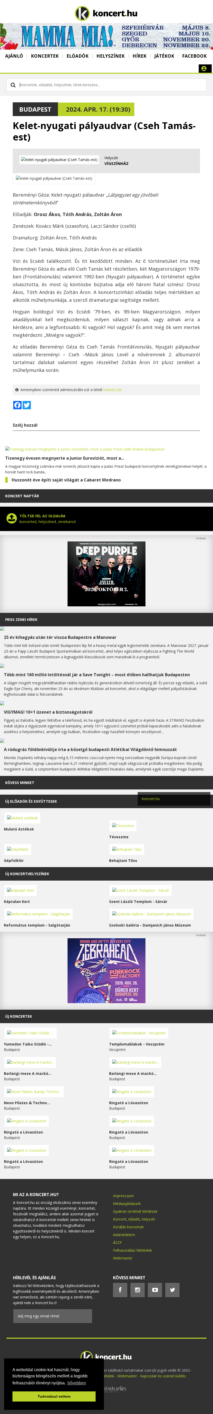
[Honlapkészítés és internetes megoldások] (106, 1391)
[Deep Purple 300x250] (106, 604)
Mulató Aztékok (19, 829)
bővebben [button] (77, 1383)
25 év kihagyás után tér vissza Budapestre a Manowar (60, 637)
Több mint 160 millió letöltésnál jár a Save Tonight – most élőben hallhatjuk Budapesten (97, 675)
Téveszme (119, 836)
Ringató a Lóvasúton (128, 1102)
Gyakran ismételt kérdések (135, 1211)
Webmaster (122, 1258)
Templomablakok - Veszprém (136, 1044)
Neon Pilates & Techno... (27, 1102)
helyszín (148, 1219)
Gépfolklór (14, 860)
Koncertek (45, 56)
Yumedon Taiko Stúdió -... (28, 1044)
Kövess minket (19, 782)
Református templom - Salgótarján (37, 925)
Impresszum (123, 1195)
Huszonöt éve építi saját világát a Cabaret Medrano (66, 480)
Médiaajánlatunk (127, 1203)
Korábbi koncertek (128, 1226)
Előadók (77, 56)
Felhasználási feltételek (132, 1250)
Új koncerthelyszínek (27, 873)
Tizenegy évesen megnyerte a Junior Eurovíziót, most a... (64, 458)
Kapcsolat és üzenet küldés (163, 1375)
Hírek (139, 56)
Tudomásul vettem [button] (54, 1396)
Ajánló (14, 56)
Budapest (35, 109)
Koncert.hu (151, 798)
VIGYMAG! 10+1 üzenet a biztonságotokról (48, 712)
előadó (134, 1219)
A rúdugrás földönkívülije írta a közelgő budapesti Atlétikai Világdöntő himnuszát (90, 749)
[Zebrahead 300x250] (106, 1001)
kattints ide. (113, 389)
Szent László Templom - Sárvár (138, 901)
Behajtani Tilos (123, 860)
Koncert (119, 1219)
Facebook (194, 56)
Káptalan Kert (17, 901)
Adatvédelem (124, 1234)
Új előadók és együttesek (31, 801)
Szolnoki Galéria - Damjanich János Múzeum (150, 925)
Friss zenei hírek (21, 619)
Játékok (164, 56)
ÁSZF (117, 1242)
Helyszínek (110, 56)
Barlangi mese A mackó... (27, 1073)
